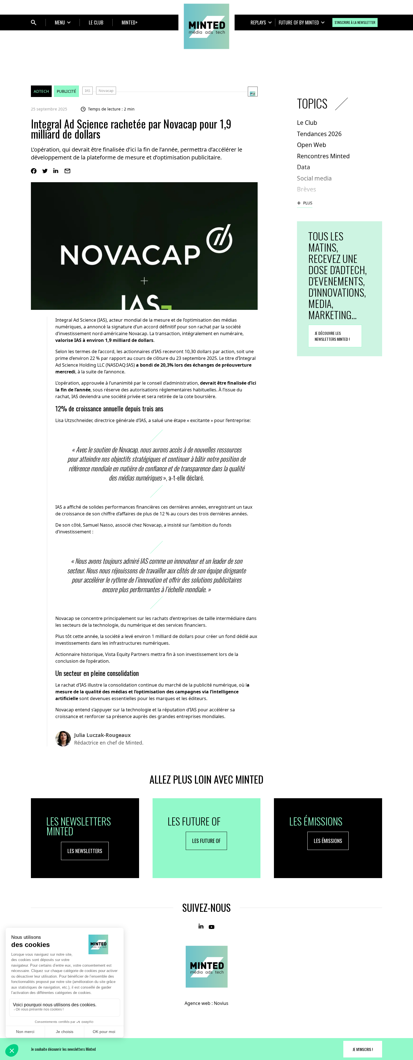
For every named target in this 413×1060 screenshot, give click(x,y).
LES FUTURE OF (206, 840)
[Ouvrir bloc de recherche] (34, 22)
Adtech (41, 91)
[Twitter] (45, 171)
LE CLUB (96, 22)
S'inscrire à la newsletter (355, 22)
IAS (87, 90)
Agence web (197, 1003)
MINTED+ (130, 22)
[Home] (206, 26)
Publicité (66, 91)
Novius (221, 1003)
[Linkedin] (56, 171)
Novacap (106, 90)
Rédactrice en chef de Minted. (109, 739)
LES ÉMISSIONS (328, 840)
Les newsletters (84, 850)
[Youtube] (211, 926)
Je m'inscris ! (363, 1049)
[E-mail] (67, 171)
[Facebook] (34, 171)
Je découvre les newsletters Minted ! (332, 336)
